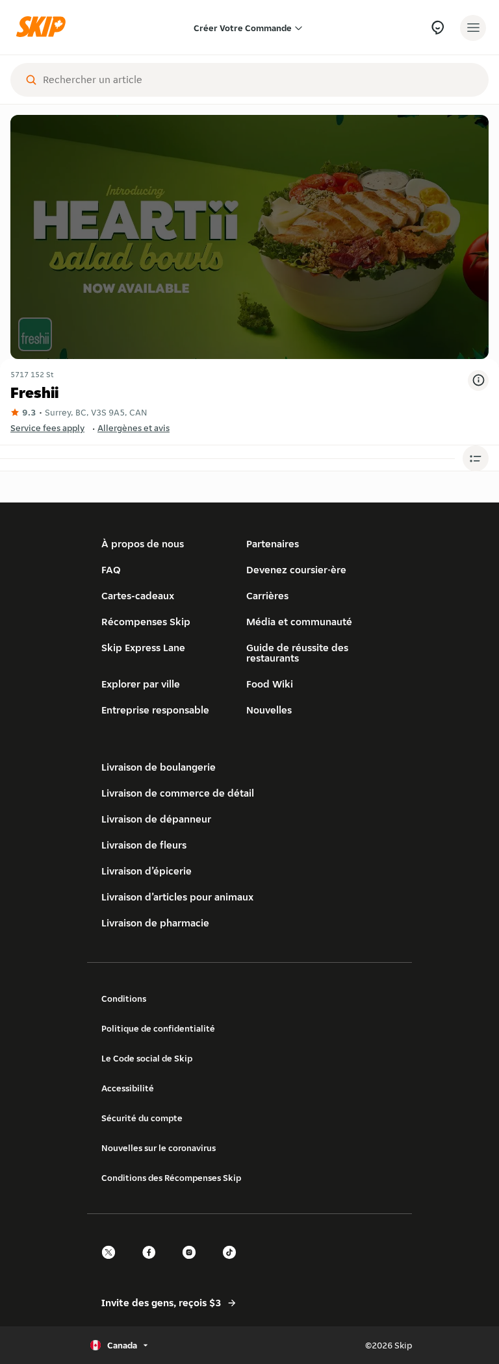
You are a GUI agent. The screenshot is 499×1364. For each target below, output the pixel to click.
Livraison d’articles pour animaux (177, 897)
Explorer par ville (140, 684)
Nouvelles (269, 710)
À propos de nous (142, 544)
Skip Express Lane (143, 647)
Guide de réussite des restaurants (297, 653)
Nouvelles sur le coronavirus (158, 1148)
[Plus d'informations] (478, 380)
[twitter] (112, 1264)
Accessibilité (127, 1088)
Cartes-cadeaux (137, 595)
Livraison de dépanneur (156, 819)
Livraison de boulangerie (158, 767)
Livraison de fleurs (143, 845)
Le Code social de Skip (146, 1058)
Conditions (123, 998)
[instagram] (193, 1264)
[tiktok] (233, 1264)
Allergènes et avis (133, 428)
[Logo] (44, 27)
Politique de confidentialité (158, 1028)
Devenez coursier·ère (296, 570)
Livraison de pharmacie (155, 923)
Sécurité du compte (142, 1118)
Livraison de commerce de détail (177, 793)
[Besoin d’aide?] (438, 27)
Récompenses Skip (145, 621)
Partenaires (272, 544)
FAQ (111, 570)
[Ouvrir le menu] (473, 28)
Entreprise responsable (155, 710)
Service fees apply (47, 428)
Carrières (267, 595)
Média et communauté (299, 621)
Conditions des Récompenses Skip (171, 1178)
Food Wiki (269, 684)
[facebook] (153, 1264)
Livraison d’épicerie (146, 871)
